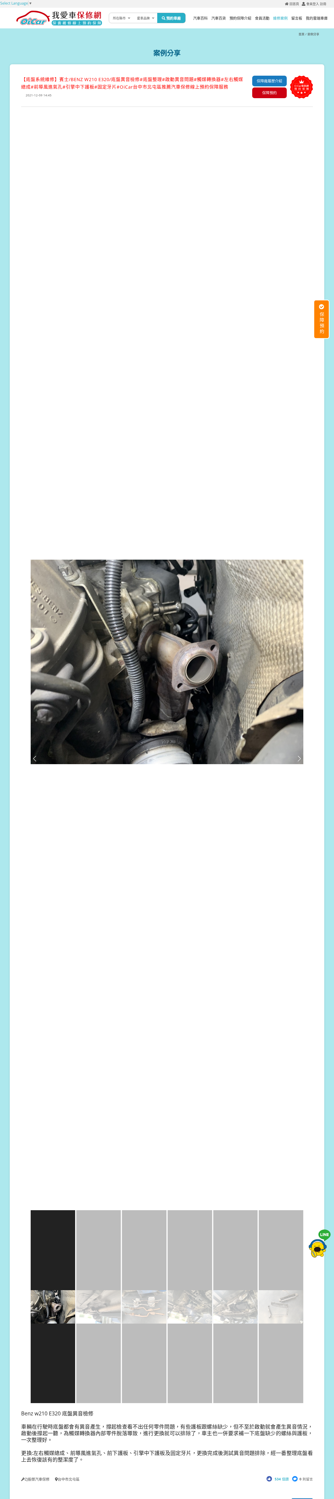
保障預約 (269, 92)
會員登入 (312, 4)
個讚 (282, 1479)
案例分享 (313, 34)
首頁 (301, 34)
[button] (299, 758)
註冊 (323, 3)
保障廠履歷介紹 (269, 80)
